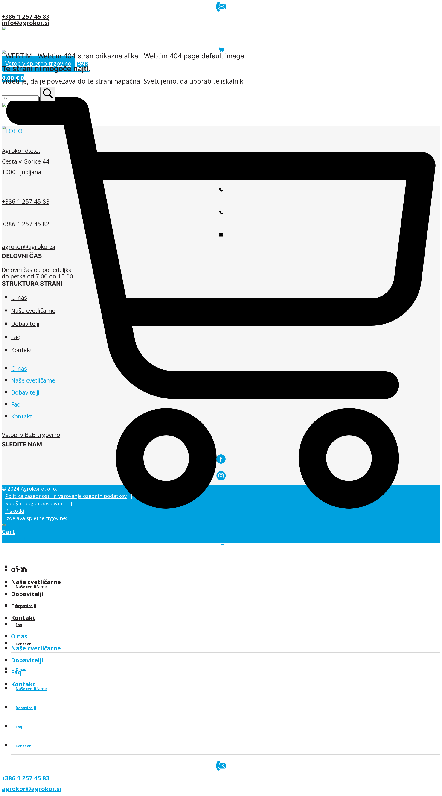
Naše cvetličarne (36, 648)
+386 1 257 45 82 (25, 224)
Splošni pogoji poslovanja (36, 503)
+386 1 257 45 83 (25, 16)
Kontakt (23, 618)
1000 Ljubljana (21, 172)
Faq (16, 337)
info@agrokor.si (25, 23)
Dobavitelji (27, 594)
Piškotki (14, 510)
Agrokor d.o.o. (21, 151)
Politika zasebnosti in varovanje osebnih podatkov (66, 496)
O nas (19, 636)
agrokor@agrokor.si (28, 247)
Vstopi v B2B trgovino (31, 435)
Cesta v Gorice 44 (25, 161)
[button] (47, 94)
